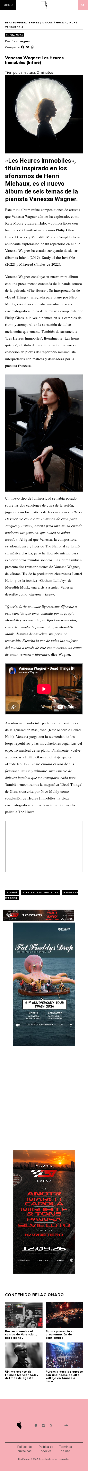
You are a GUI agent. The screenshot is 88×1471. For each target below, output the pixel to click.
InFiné (13, 892)
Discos (47, 22)
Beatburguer (21, 41)
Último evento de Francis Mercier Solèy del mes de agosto (21, 1375)
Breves (34, 22)
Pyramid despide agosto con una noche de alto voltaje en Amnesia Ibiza (64, 1376)
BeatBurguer (15, 22)
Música (61, 22)
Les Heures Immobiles (42, 892)
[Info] (36, 1425)
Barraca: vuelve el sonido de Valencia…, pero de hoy (21, 1334)
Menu (8, 5)
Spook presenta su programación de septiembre (60, 1334)
